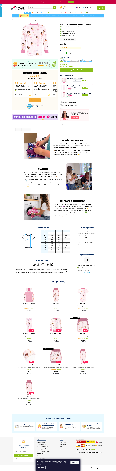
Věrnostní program (41, 442)
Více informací (87, 272)
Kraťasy (75, 16)
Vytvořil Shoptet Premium (97, 468)
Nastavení (41, 468)
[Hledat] (54, 7)
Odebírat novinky (23, 455)
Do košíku (85, 80)
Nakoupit (71, 2)
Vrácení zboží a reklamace (42, 446)
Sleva (62, 13)
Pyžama (40, 16)
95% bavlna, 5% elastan (90, 233)
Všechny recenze (35, 100)
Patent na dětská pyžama (42, 448)
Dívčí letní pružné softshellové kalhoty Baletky (79, 93)
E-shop (28, 13)
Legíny (48, 16)
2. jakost (69, 13)
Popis (18, 130)
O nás (61, 439)
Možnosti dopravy (41, 453)
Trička (60, 16)
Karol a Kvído (36, 13)
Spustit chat (74, 117)
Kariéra (61, 449)
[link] (91, 426)
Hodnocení (76, 13)
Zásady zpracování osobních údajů (23, 458)
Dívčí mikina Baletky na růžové (75, 78)
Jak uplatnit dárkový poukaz (43, 449)
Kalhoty (67, 16)
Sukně (82, 16)
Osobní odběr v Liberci (42, 444)
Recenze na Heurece (36, 106)
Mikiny (54, 16)
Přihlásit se (88, 7)
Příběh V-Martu (63, 444)
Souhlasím (74, 462)
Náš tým (62, 448)
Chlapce (87, 237)
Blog (83, 13)
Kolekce (44, 13)
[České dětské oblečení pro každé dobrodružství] (12, 20)
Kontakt (89, 13)
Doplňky (93, 16)
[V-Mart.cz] (18, 7)
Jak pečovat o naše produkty (43, 451)
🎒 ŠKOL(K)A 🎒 (24, 16)
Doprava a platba (53, 13)
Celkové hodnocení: (36, 105)
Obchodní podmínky (41, 458)
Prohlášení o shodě (41, 457)
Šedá (86, 235)
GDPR (38, 455)
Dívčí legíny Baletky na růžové (74, 86)
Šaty (87, 16)
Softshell (33, 16)
